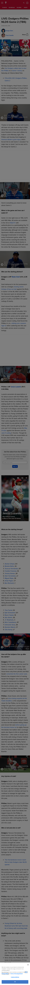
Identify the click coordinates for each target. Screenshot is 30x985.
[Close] (28, 965)
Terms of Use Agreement (17, 973)
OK (15, 981)
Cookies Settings (15, 977)
